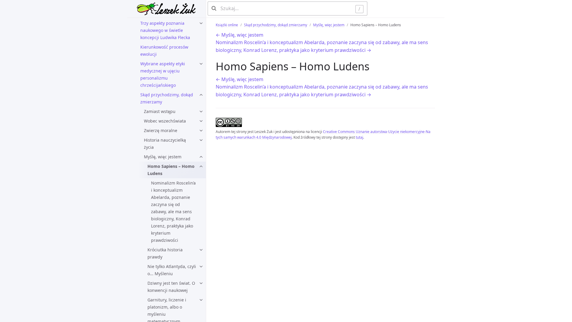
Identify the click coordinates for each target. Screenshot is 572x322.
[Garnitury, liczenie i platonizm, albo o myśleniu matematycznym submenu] (201, 300)
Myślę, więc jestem (162, 157)
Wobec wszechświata (165, 121)
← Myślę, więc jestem (239, 35)
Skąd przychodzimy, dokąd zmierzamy (166, 98)
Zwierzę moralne (160, 130)
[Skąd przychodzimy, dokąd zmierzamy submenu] (201, 95)
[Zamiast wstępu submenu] (201, 111)
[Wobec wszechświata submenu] (201, 121)
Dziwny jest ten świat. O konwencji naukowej (171, 286)
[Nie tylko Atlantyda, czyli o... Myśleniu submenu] (201, 266)
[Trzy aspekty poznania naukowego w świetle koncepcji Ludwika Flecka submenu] (201, 23)
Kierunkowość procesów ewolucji (164, 50)
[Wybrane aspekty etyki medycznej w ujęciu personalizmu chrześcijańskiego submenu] (201, 64)
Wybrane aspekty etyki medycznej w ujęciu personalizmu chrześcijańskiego (162, 74)
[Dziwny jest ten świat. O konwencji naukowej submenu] (201, 283)
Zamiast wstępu (159, 111)
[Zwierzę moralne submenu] (201, 130)
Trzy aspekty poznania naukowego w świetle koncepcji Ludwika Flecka (165, 30)
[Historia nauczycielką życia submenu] (201, 140)
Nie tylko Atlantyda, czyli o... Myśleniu (171, 270)
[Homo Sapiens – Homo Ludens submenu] (201, 166)
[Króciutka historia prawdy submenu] (201, 250)
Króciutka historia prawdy (165, 253)
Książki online (227, 24)
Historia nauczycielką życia (165, 143)
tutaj (359, 137)
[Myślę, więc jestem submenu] (201, 157)
